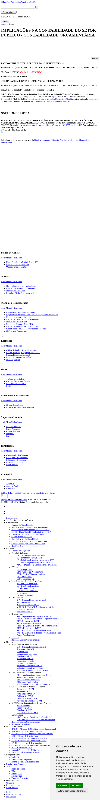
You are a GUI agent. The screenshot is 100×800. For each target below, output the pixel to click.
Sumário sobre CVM (25, 689)
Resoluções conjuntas (25, 661)
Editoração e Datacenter (16, 460)
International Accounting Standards (20, 288)
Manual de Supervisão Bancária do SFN (22, 326)
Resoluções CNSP (24, 708)
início (3, 24)
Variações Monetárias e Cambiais (60, 99)
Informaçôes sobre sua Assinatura (20, 407)
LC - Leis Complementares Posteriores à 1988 (36, 562)
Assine (8, 12)
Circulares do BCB (24, 656)
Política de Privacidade (10, 493)
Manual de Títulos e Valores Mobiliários (22, 319)
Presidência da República (21, 759)
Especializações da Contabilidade (25, 539)
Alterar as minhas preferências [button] (72, 791)
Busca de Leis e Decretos (27, 583)
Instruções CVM (23, 691)
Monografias (16, 773)
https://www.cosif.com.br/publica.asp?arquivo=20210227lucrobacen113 (52, 125)
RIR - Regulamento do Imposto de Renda (34, 616)
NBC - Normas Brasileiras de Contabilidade (29, 527)
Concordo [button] (62, 785)
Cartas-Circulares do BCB (27, 663)
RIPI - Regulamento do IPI (28, 621)
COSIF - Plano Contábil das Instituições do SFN (31, 532)
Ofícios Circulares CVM (27, 698)
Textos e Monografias (15, 379)
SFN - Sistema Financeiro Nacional (31, 600)
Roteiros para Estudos (15, 764)
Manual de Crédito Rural (16, 322)
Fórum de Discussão (19, 778)
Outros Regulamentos (26, 635)
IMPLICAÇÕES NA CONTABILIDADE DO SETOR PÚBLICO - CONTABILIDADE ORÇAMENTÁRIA (50, 85)
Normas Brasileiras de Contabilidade (21, 286)
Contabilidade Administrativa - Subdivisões (29, 541)
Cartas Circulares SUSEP (27, 712)
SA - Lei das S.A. (24, 602)
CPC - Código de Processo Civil (30, 572)
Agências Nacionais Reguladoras (25, 762)
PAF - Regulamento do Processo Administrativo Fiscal (39, 633)
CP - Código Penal (24, 576)
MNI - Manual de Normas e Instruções (27, 731)
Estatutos (15, 637)
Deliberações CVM (25, 696)
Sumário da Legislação (20, 551)
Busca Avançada (13, 429)
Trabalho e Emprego (25, 609)
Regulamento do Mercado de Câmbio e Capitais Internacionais (32, 315)
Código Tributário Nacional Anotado (21, 350)
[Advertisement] (48, 48)
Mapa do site (50, 493)
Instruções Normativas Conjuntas (30, 668)
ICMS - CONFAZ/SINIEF (28, 605)
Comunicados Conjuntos (27, 654)
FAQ (8, 436)
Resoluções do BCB (25, 658)
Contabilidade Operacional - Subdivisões (28, 544)
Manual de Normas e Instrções (18, 317)
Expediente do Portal (14, 462)
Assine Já (10, 484)
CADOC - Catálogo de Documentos (26, 743)
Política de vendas (27, 493)
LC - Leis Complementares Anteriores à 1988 (35, 560)
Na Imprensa (16, 776)
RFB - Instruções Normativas (29, 677)
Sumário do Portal (13, 426)
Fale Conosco (12, 465)
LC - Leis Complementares (28, 586)
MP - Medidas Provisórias (27, 590)
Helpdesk (10, 434)
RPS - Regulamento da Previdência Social (34, 630)
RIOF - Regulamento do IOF (29, 628)
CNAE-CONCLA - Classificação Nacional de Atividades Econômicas (40, 745)
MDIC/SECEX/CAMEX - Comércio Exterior (36, 607)
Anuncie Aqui (12, 486)
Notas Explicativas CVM (27, 694)
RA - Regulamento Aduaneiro (29, 623)
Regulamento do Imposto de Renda (20, 312)
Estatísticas (10, 488)
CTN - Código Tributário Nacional (31, 574)
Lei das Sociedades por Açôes (18, 357)
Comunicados (22, 651)
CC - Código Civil (24, 569)
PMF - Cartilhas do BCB (21, 748)
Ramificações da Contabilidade (24, 546)
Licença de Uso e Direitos (17, 457)
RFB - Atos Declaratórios (27, 682)
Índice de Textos (18, 769)
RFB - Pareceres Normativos (28, 680)
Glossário (10, 783)
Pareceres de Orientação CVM (29, 701)
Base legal (40, 493)
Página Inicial (11, 518)
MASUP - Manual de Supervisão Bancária (28, 741)
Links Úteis (16, 757)
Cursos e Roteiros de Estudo (18, 381)
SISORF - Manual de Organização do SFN (29, 738)
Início (8, 792)
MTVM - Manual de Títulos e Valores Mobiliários (32, 734)
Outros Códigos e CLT (26, 579)
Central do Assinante (14, 405)
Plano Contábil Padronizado (17, 264)
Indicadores (11, 797)
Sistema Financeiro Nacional (18, 355)
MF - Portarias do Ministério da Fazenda (33, 684)
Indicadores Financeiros (16, 383)
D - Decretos (22, 593)
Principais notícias (13, 794)
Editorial (14, 771)
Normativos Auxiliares (15, 291)
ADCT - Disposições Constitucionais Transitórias (37, 565)
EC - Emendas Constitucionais (29, 558)
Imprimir (95, 59)
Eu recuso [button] (76, 785)
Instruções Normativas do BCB (29, 666)
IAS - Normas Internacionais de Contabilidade (30, 530)
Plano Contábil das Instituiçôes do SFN (22, 262)
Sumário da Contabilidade (22, 525)
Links (8, 386)
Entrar (5, 21)
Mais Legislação (13, 360)
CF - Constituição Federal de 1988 (31, 555)
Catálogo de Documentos (16, 331)
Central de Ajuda (13, 431)
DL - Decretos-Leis (25, 595)
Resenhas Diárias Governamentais (20, 293)
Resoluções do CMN (25, 649)
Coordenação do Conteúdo (17, 455)
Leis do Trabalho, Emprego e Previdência (23, 352)
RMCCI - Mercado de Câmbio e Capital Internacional (39, 619)
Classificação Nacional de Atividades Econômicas (26, 329)
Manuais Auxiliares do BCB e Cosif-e (32, 670)
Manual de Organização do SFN (19, 324)
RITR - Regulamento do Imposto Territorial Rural (37, 626)
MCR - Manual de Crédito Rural (24, 736)
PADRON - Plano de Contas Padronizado (28, 534)
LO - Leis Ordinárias (25, 588)
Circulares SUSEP (24, 710)
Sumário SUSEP (23, 705)
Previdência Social (24, 612)
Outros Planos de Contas (16, 267)
